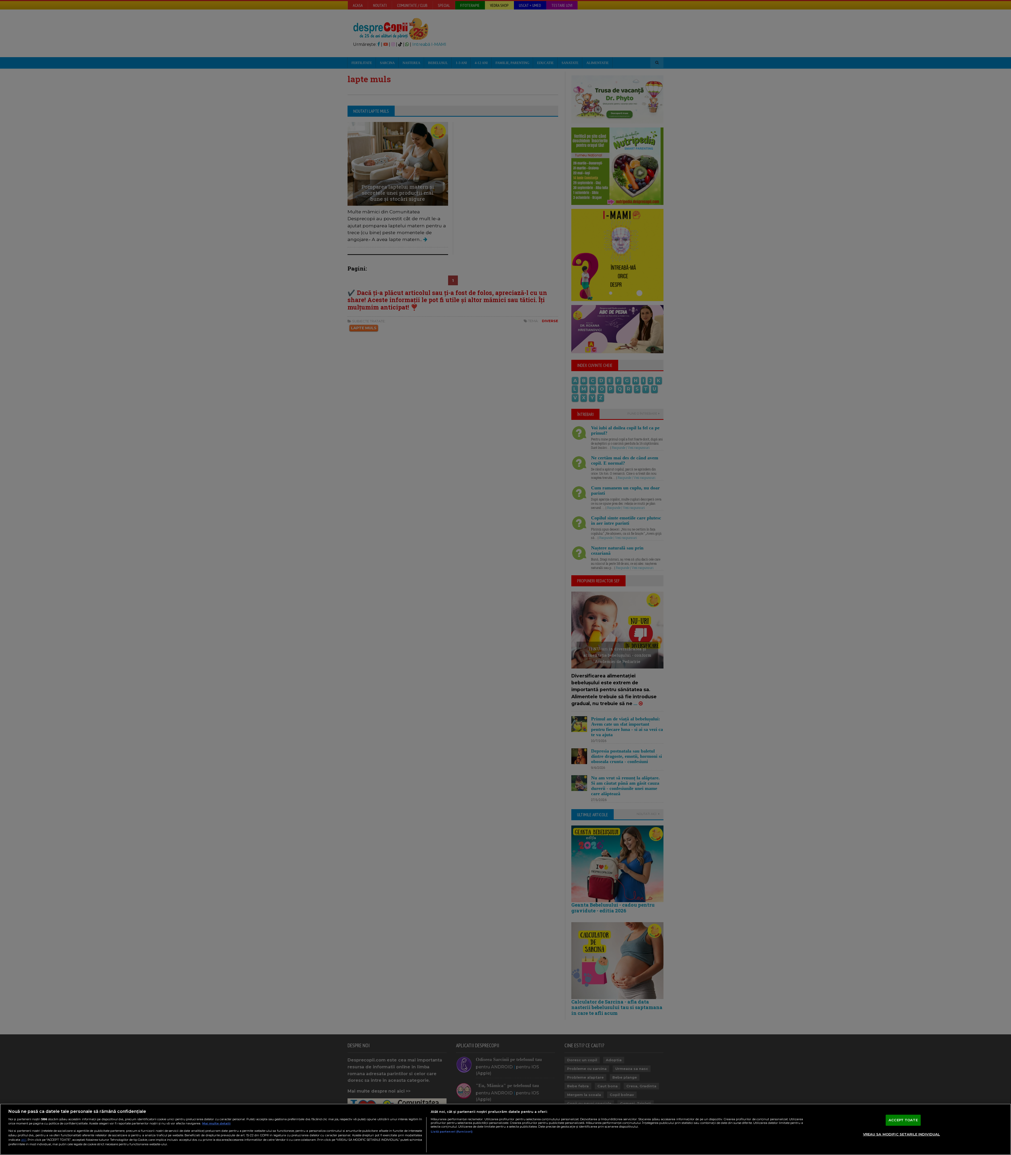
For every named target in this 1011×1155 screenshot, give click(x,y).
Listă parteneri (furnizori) (452, 1131)
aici (23, 1140)
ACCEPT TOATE (903, 1120)
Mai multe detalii (216, 1123)
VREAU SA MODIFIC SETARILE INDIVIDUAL (901, 1134)
